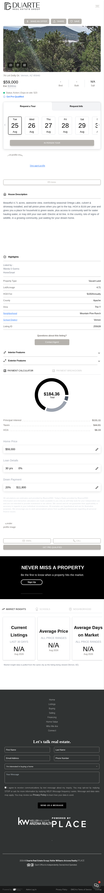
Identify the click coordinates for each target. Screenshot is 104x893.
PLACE (81, 860)
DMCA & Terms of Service (81, 890)
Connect (52, 730)
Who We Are (52, 726)
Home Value (52, 721)
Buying (52, 708)
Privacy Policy (39, 795)
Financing (52, 717)
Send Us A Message (52, 805)
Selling (52, 713)
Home (52, 699)
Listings (52, 704)
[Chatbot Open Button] (96, 885)
